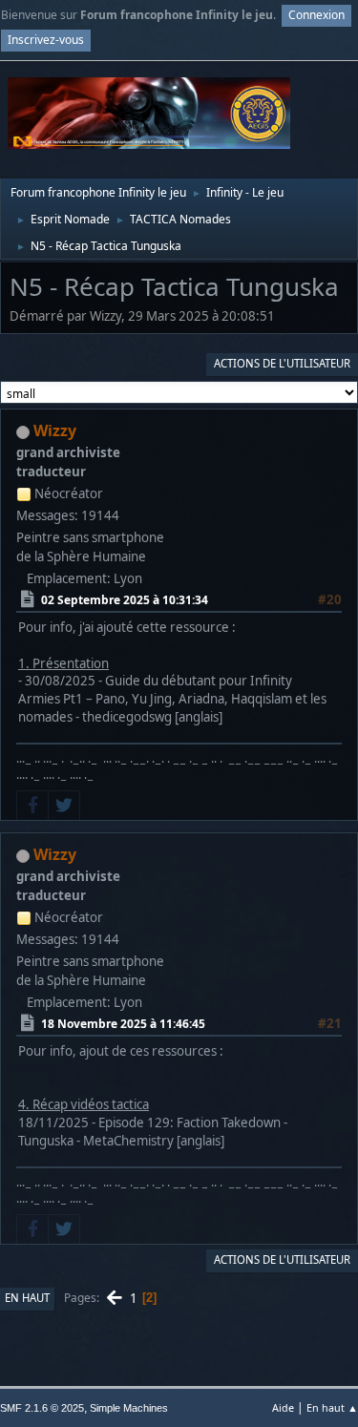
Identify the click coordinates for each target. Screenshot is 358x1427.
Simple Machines (129, 1408)
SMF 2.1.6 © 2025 (42, 1408)
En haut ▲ (332, 1407)
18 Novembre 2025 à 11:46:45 (123, 1024)
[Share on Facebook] (32, 805)
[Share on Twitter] (63, 805)
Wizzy (54, 430)
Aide (283, 1407)
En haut (27, 1298)
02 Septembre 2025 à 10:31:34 (124, 600)
